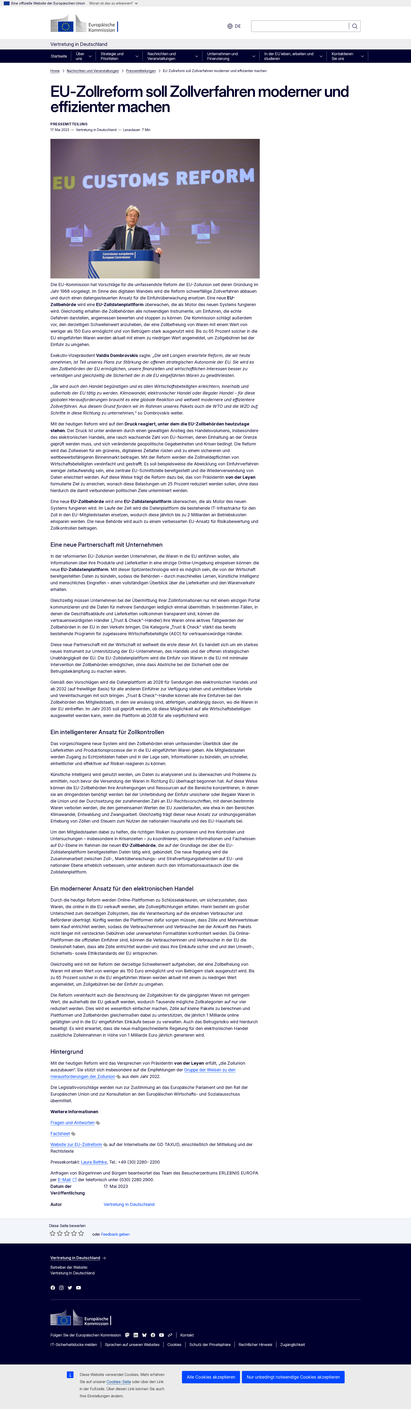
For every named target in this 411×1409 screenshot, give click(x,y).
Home (55, 71)
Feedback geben (115, 1234)
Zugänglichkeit (292, 1344)
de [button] (238, 26)
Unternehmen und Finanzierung (222, 56)
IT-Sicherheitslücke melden (73, 1344)
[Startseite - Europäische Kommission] (88, 23)
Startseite (59, 56)
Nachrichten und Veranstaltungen (161, 56)
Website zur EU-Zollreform (76, 1144)
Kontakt (187, 1335)
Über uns (80, 56)
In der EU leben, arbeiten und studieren (288, 56)
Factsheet (60, 1133)
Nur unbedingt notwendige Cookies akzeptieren (293, 1377)
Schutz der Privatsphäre (210, 1344)
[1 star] (52, 1233)
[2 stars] (56, 1233)
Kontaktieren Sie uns (342, 56)
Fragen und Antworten (72, 1122)
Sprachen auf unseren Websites (132, 1344)
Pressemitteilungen (141, 71)
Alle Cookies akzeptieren (211, 1377)
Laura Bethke (94, 1162)
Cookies (174, 1344)
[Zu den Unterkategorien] (92, 56)
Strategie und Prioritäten (112, 56)
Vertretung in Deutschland (129, 1204)
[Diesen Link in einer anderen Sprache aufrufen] (118, 1076)
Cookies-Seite (119, 1381)
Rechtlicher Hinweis (255, 1344)
